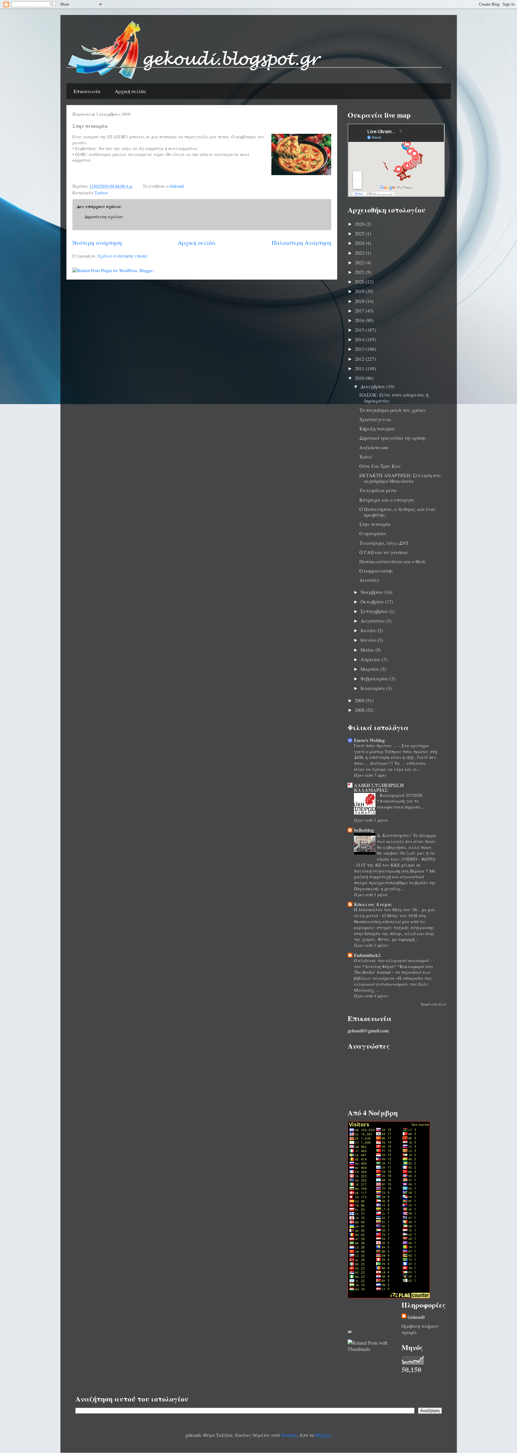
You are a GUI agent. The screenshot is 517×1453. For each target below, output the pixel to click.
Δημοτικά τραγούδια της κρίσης (392, 438)
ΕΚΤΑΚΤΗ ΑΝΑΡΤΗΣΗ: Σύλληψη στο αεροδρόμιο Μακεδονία (399, 478)
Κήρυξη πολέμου (377, 428)
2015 (360, 330)
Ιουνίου (369, 640)
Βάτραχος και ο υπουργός (386, 500)
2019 (360, 291)
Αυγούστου (373, 621)
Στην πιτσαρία (375, 524)
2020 (360, 281)
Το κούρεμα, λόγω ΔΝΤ (384, 543)
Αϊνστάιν (369, 580)
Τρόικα (101, 192)
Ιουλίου (369, 630)
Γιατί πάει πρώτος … (376, 745)
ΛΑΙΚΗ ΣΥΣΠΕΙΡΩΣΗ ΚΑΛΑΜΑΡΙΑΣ (379, 787)
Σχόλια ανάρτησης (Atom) (123, 256)
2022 (360, 262)
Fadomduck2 (367, 955)
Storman (289, 1435)
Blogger (322, 1435)
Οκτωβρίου (373, 601)
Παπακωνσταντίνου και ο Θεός (392, 561)
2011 (360, 368)
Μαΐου (368, 650)
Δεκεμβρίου (374, 386)
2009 (360, 700)
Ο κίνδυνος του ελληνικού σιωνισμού (392, 960)
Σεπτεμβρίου (375, 611)
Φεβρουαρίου (375, 678)
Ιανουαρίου (373, 688)
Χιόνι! (365, 457)
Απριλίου (371, 659)
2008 (360, 710)
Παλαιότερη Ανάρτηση (301, 243)
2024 (360, 243)
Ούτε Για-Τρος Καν (380, 466)
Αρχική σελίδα (130, 91)
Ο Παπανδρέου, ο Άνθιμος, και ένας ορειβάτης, (397, 512)
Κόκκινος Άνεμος (373, 904)
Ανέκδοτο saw (374, 447)
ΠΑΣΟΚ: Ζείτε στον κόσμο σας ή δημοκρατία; (393, 398)
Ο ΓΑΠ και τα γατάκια (383, 552)
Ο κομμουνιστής (376, 571)
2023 (360, 253)
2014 (360, 339)
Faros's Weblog (369, 740)
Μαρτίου (371, 669)
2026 (360, 224)
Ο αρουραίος (373, 533)
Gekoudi (416, 1317)
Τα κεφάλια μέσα (378, 490)
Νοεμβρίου (372, 592)
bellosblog (364, 829)
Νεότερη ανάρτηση (97, 243)
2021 (360, 272)
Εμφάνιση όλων (433, 1004)
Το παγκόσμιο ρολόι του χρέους (392, 410)
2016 (360, 320)
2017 (360, 310)
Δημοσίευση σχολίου (103, 216)
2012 (360, 359)
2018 (360, 301)
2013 (360, 349)
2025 (360, 233)
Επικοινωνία (87, 91)
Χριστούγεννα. (375, 419)
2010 (360, 378)
